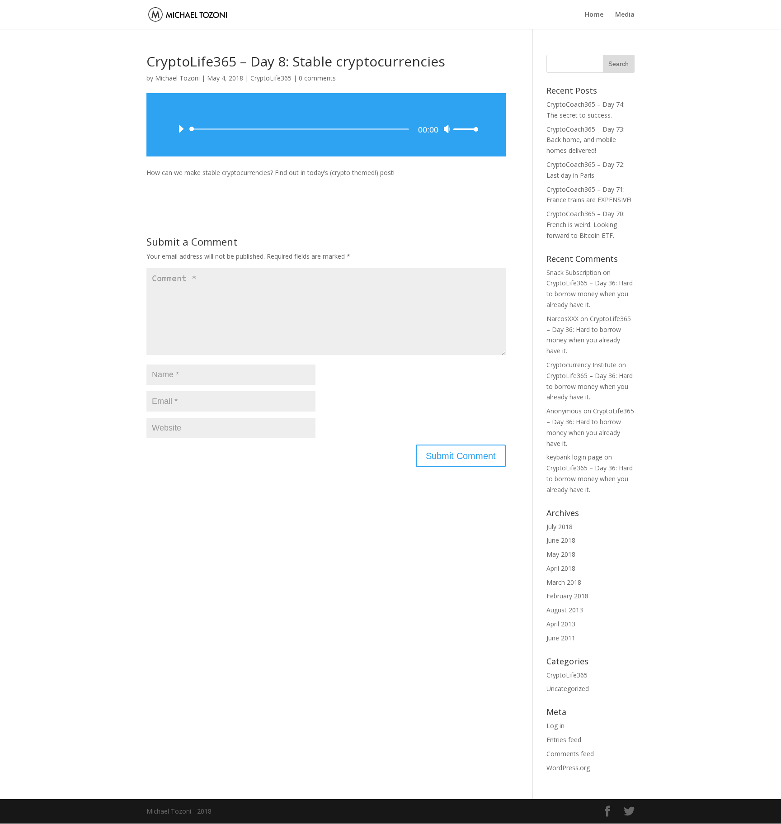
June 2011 (560, 638)
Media (625, 15)
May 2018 (560, 554)
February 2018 (567, 596)
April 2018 (560, 568)
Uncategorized (567, 688)
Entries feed (563, 739)
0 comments (317, 78)
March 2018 (563, 582)
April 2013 (560, 624)
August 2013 (564, 610)
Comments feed (570, 753)
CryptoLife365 (271, 78)
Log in (555, 725)
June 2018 (560, 540)
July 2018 (559, 526)
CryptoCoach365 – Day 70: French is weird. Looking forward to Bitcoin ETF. (585, 224)
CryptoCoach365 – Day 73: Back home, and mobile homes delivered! (585, 140)
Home (594, 15)
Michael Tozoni (177, 78)
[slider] (466, 129)
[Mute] (447, 129)
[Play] (181, 129)
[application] (326, 125)
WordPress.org (568, 767)
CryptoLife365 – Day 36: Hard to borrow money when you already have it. (589, 294)
